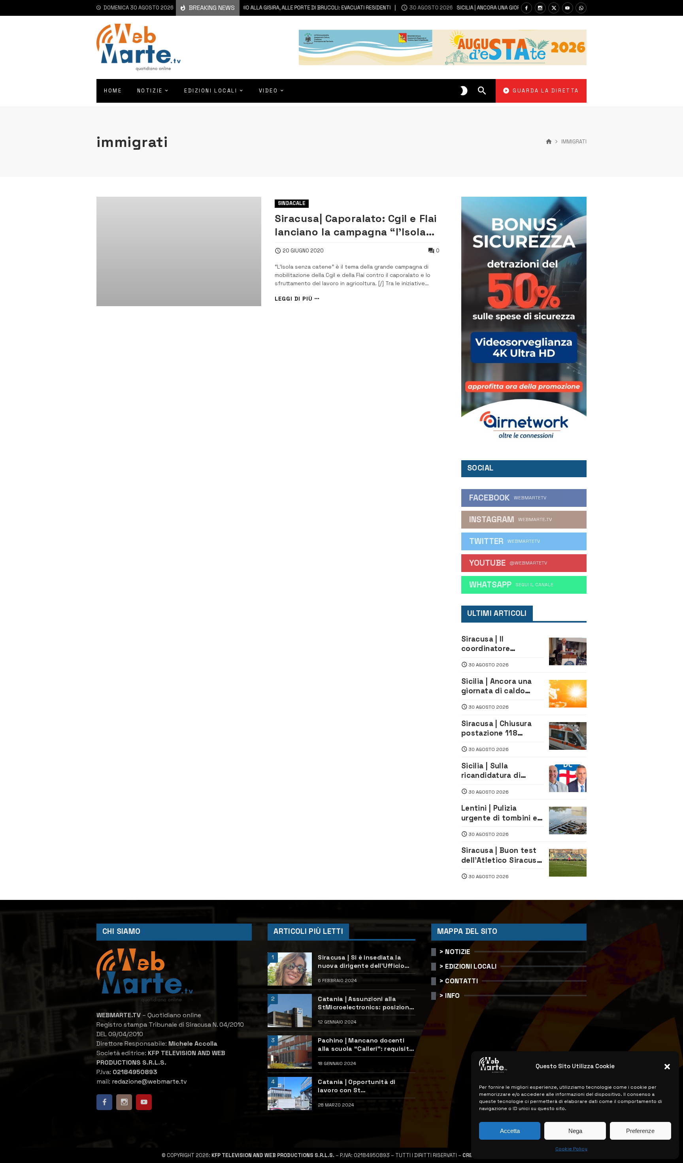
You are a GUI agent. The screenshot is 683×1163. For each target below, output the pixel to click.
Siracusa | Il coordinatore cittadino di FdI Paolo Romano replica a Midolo (501, 644)
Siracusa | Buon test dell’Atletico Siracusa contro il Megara (501, 855)
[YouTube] (567, 7)
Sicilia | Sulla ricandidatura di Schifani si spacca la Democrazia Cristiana (500, 771)
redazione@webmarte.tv (149, 1081)
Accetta (510, 1130)
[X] (553, 7)
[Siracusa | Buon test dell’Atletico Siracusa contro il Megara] (568, 863)
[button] (667, 1067)
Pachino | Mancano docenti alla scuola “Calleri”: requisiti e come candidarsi (364, 1045)
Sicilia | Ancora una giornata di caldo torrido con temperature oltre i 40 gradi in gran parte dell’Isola (502, 686)
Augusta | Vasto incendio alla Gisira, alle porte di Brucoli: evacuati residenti (246, 7)
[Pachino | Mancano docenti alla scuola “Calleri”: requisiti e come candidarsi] (290, 1052)
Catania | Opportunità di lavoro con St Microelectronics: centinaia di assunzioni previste (365, 1086)
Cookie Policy (571, 1149)
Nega (575, 1130)
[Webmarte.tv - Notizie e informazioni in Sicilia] (138, 47)
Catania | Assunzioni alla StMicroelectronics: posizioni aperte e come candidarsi (364, 1003)
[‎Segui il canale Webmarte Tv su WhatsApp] (581, 7)
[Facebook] (526, 7)
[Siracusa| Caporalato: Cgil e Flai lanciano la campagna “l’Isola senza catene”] (178, 252)
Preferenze (640, 1130)
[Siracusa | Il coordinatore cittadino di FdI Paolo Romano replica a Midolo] (568, 651)
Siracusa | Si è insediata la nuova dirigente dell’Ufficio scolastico (361, 962)
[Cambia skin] (464, 91)
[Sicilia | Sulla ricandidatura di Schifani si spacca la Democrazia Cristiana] (568, 778)
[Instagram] (540, 7)
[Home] (549, 141)
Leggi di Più (294, 298)
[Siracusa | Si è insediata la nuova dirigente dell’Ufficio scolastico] (290, 969)
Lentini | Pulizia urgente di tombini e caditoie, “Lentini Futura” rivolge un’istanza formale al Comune (500, 813)
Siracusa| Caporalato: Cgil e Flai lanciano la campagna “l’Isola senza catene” (355, 225)
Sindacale (292, 203)
